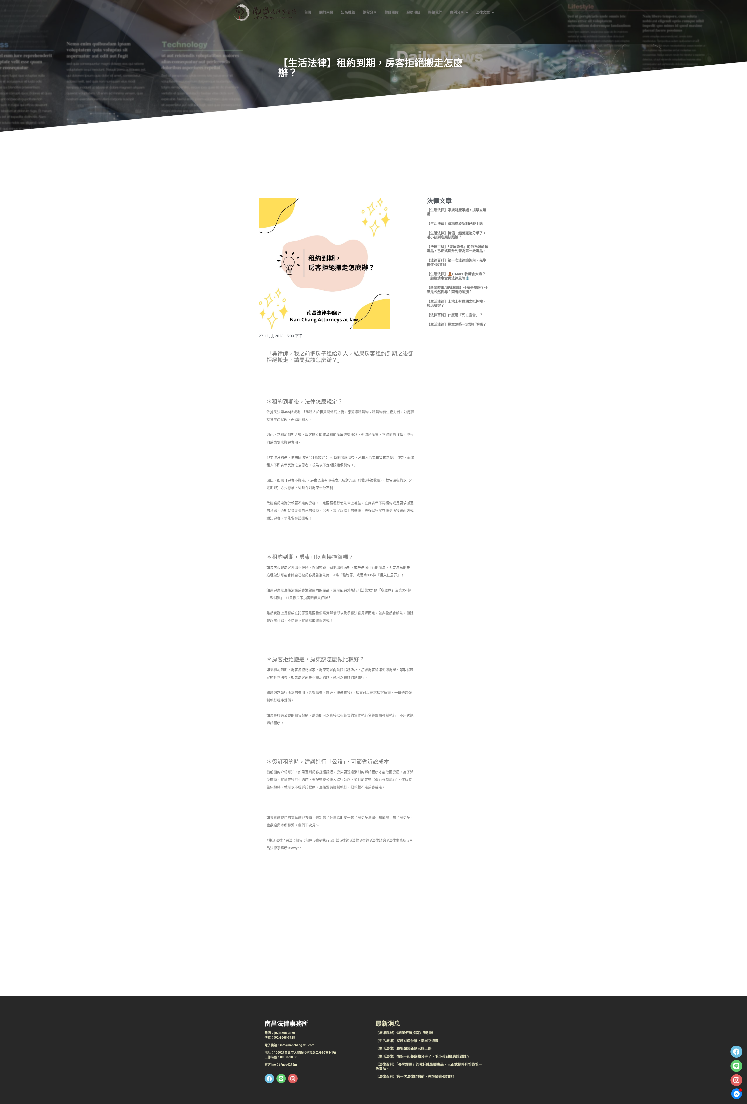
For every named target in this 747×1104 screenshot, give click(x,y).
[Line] (736, 1066)
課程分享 (370, 12)
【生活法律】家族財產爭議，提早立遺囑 (406, 1041)
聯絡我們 (435, 12)
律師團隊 (392, 12)
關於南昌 (326, 12)
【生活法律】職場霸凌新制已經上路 (455, 224)
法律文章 (483, 12)
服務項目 (413, 12)
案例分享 (457, 12)
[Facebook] (736, 1051)
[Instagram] (736, 1080)
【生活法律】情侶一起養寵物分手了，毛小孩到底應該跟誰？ (456, 235)
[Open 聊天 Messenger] (736, 1093)
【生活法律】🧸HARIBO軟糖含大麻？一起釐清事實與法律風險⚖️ (456, 276)
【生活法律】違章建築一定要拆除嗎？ (456, 324)
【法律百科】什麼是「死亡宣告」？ (455, 315)
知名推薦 (348, 12)
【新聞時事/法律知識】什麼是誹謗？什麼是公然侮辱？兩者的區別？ (457, 290)
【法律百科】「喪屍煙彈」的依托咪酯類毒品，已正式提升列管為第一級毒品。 (457, 249)
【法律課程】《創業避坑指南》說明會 (404, 1033)
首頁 (307, 12)
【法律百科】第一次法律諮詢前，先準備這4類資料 (414, 1076)
